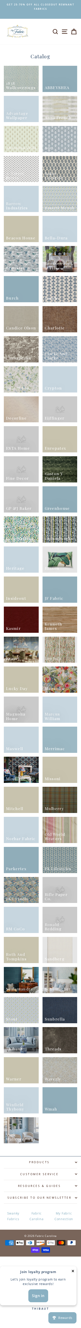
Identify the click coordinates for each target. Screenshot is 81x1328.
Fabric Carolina (36, 1216)
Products (39, 1162)
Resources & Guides (39, 1186)
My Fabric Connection (63, 1216)
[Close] (72, 1272)
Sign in (38, 1295)
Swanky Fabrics (13, 1216)
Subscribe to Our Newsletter (39, 1197)
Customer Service (39, 1174)
